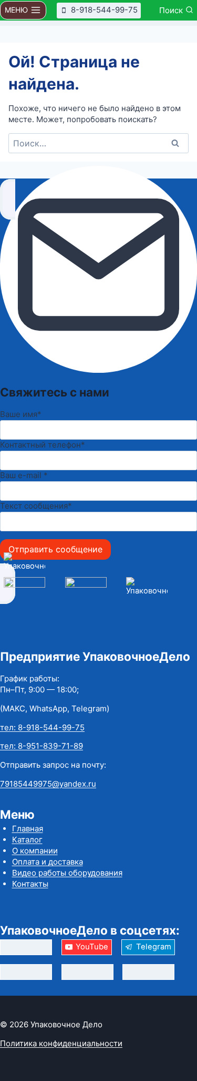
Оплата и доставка (47, 862)
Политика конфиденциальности (61, 1043)
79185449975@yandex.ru (48, 784)
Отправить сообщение (55, 549)
